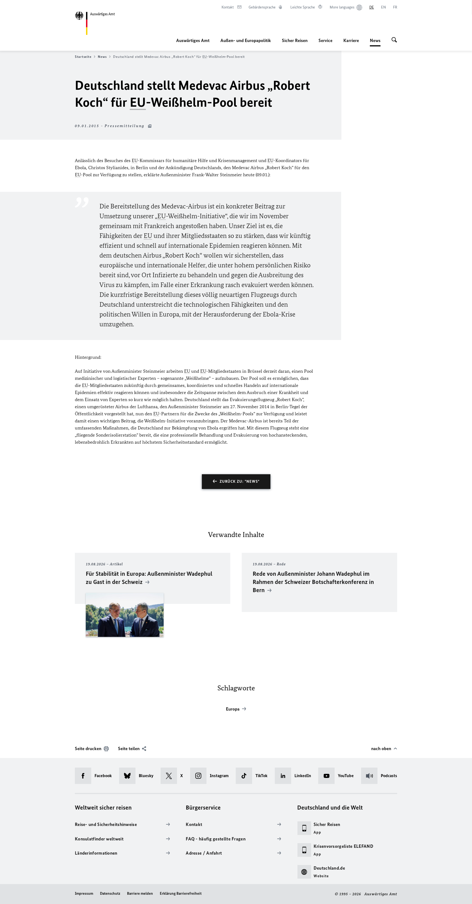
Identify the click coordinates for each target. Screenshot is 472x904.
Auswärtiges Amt (193, 40)
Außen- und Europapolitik (245, 40)
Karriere (351, 40)
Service (325, 40)
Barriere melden (140, 893)
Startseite (83, 57)
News (375, 42)
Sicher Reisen (295, 40)
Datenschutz (110, 893)
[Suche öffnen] (394, 40)
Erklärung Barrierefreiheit (181, 893)
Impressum (84, 893)
